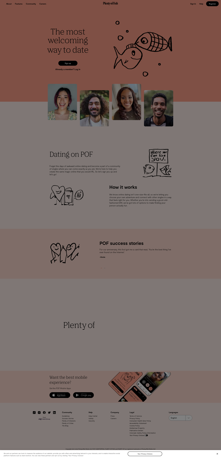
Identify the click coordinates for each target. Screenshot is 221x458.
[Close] (217, 453)
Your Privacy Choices (145, 454)
